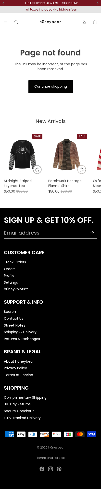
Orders (9, 268)
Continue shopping (50, 86)
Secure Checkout (19, 411)
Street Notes (14, 325)
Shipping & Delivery (20, 332)
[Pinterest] (59, 469)
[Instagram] (50, 469)
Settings (11, 282)
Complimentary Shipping (25, 397)
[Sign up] (92, 233)
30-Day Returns (17, 404)
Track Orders (15, 262)
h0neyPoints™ (16, 289)
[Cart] (95, 22)
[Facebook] (42, 469)
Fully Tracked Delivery (22, 417)
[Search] (16, 22)
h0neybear (56, 447)
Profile (9, 275)
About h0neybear (19, 361)
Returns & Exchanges (22, 338)
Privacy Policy (15, 368)
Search (10, 311)
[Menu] (5, 22)
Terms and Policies (51, 458)
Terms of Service (18, 374)
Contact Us (13, 318)
